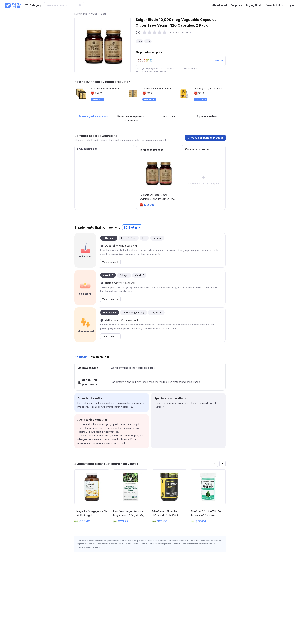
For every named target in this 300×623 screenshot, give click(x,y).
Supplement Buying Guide (246, 5)
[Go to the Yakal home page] (13, 5)
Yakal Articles (274, 5)
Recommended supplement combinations (131, 118)
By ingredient (81, 14)
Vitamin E (139, 275)
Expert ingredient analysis (93, 116)
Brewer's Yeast (128, 238)
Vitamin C (108, 275)
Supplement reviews (207, 116)
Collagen (157, 238)
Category (35, 5)
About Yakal (219, 5)
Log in (290, 5)
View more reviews (179, 32)
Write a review (214, 583)
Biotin (104, 14)
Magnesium (156, 312)
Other (94, 14)
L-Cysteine (109, 238)
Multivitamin (110, 312)
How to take (169, 116)
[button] (144, 32)
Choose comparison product (205, 137)
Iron (144, 238)
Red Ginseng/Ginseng (133, 312)
